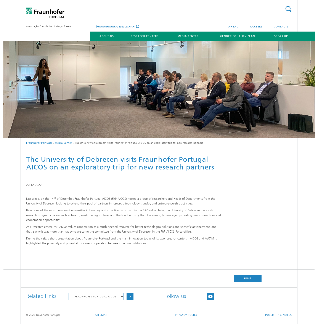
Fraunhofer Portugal (39, 142)
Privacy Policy (186, 314)
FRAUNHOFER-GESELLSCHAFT (117, 26)
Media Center (188, 36)
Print (248, 278)
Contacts (281, 26)
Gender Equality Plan (237, 36)
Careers (256, 26)
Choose (130, 296)
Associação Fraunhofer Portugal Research (50, 26)
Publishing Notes (278, 314)
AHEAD (233, 26)
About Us (107, 36)
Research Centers (144, 36)
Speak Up (281, 36)
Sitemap (101, 314)
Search (288, 9)
